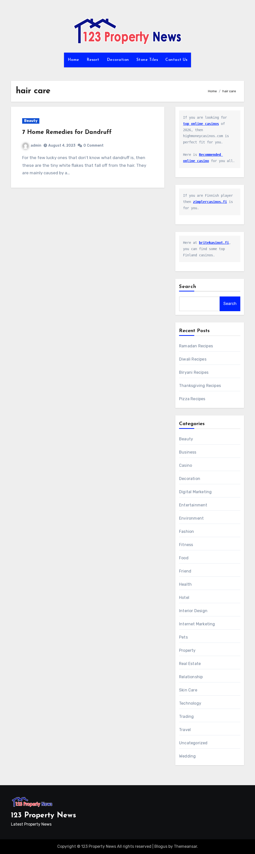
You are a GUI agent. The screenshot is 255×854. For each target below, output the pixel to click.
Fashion (186, 531)
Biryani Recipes (193, 372)
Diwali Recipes (192, 359)
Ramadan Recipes (196, 346)
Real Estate (190, 663)
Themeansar (185, 846)
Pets (183, 637)
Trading (186, 716)
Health (185, 584)
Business (187, 452)
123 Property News (43, 815)
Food (184, 558)
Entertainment (193, 505)
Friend (185, 571)
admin (36, 145)
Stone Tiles (147, 60)
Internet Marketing (197, 624)
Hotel (184, 597)
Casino (185, 465)
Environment (191, 518)
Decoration (118, 60)
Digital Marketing (195, 491)
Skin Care (188, 690)
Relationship (191, 676)
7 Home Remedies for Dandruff (67, 132)
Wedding (187, 756)
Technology (190, 703)
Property (187, 650)
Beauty (30, 121)
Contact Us (176, 60)
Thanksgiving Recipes (200, 385)
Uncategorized (193, 743)
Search (187, 286)
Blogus (160, 846)
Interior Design (193, 610)
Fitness (186, 544)
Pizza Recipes (192, 398)
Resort (93, 60)
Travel (185, 729)
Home (73, 60)
